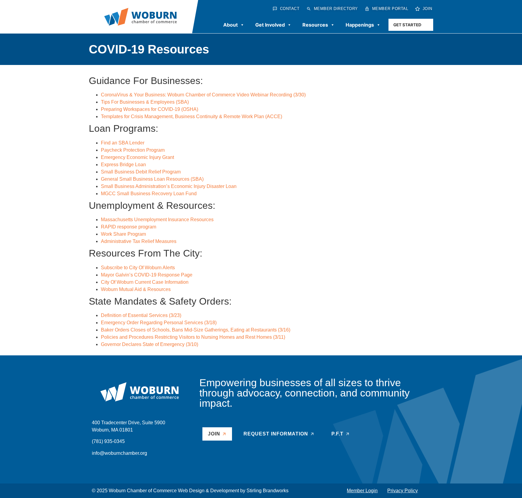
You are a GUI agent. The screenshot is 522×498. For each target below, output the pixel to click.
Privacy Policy (402, 490)
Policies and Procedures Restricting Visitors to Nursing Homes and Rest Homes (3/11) (193, 337)
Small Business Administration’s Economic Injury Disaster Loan (169, 186)
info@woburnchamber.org (119, 453)
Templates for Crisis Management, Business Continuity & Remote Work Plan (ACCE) (191, 116)
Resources (315, 25)
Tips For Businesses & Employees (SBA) (145, 102)
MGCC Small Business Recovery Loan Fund (149, 193)
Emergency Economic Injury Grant (137, 157)
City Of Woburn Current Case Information (144, 282)
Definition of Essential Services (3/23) (141, 315)
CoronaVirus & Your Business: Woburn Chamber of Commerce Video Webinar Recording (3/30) (203, 94)
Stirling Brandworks (267, 490)
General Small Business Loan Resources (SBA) (152, 179)
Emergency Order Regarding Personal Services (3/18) (159, 322)
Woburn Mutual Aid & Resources (136, 289)
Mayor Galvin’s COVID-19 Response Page (146, 274)
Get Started (407, 24)
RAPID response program (128, 226)
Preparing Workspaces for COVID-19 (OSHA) (149, 109)
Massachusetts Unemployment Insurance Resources (157, 219)
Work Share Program (123, 234)
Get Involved (270, 25)
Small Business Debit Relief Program (141, 171)
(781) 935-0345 (108, 441)
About (230, 25)
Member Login (362, 490)
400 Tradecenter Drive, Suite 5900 (128, 422)
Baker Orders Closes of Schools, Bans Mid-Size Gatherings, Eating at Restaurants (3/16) (195, 329)
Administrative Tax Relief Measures (138, 241)
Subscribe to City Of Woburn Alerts (138, 267)
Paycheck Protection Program (133, 150)
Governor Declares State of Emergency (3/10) (149, 344)
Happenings (360, 25)
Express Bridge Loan (123, 164)
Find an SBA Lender (122, 142)
